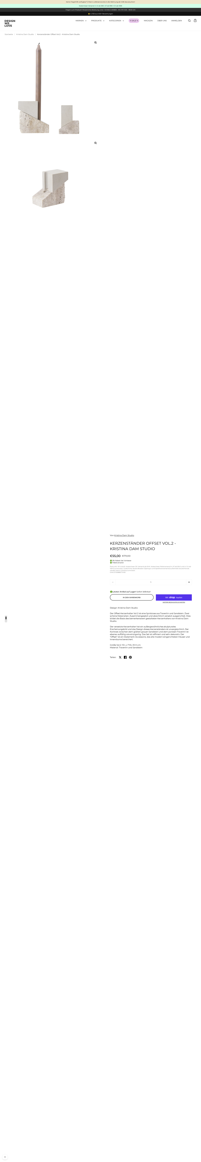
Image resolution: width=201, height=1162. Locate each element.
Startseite (9, 34)
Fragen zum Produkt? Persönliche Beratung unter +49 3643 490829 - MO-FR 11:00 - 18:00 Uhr (101, 10)
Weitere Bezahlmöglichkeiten (174, 602)
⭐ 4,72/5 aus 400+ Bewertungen (100, 14)
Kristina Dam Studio (25, 34)
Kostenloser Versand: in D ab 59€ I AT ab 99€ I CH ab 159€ (100, 6)
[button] (189, 582)
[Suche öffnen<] (189, 20)
